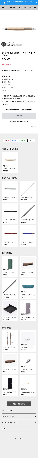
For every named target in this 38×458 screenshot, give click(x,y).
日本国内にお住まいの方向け (19, 121)
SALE (3, 429)
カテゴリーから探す (8, 416)
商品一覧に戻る (19, 404)
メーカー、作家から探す (9, 423)
